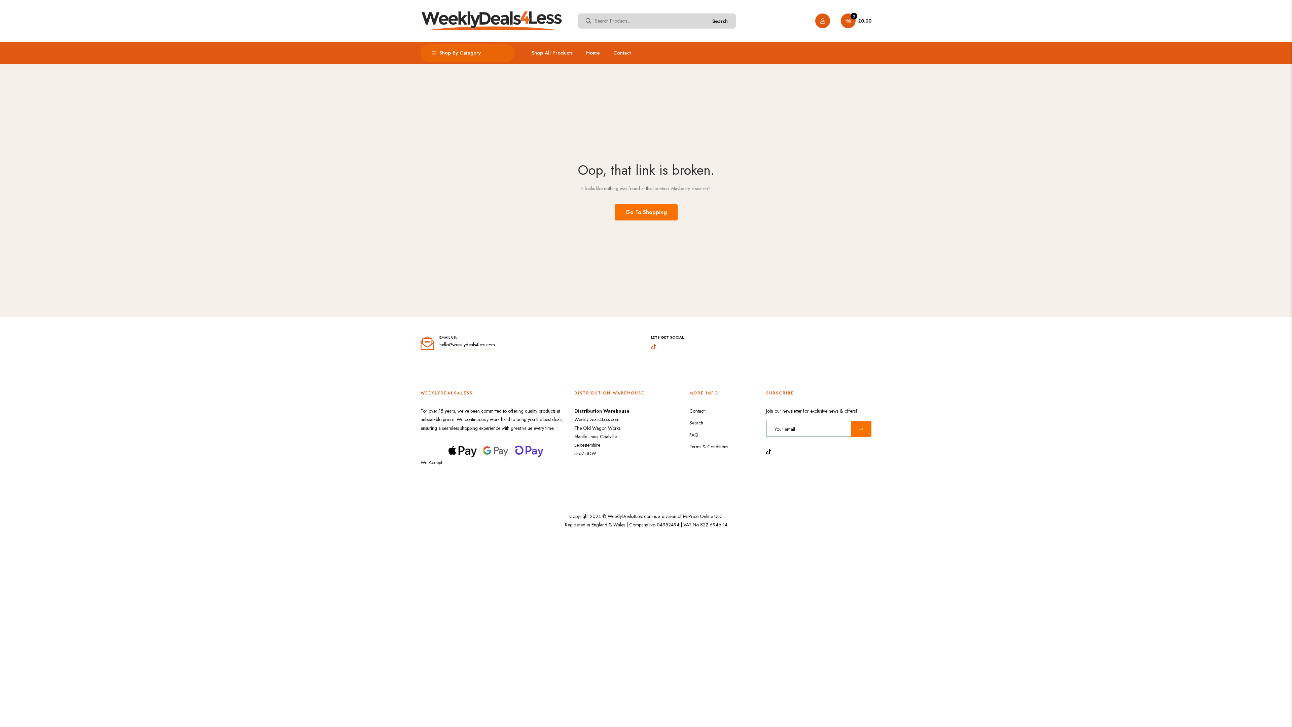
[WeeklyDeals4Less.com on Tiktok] (770, 451)
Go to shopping (646, 212)
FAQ (693, 434)
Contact (697, 411)
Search (720, 21)
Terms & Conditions (708, 446)
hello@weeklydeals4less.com (467, 344)
